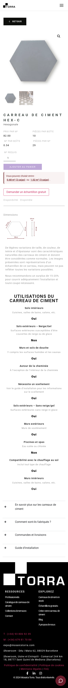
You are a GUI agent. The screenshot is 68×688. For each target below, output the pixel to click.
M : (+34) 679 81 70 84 (17, 639)
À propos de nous (47, 624)
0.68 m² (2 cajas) (16, 179)
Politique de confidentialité (20, 665)
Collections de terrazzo (16, 610)
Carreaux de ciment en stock (49, 599)
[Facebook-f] (27, 673)
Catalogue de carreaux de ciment (17, 604)
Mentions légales (31, 669)
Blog (41, 619)
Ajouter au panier (23, 167)
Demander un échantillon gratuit (26, 192)
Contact (9, 616)
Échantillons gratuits (48, 605)
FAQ (46, 669)
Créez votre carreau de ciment (49, 612)
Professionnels (12, 597)
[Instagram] (40, 673)
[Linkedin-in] (34, 673)
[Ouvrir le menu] (61, 5)
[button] (59, 36)
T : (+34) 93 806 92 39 (17, 634)
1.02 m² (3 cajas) (40, 179)
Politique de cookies (51, 665)
